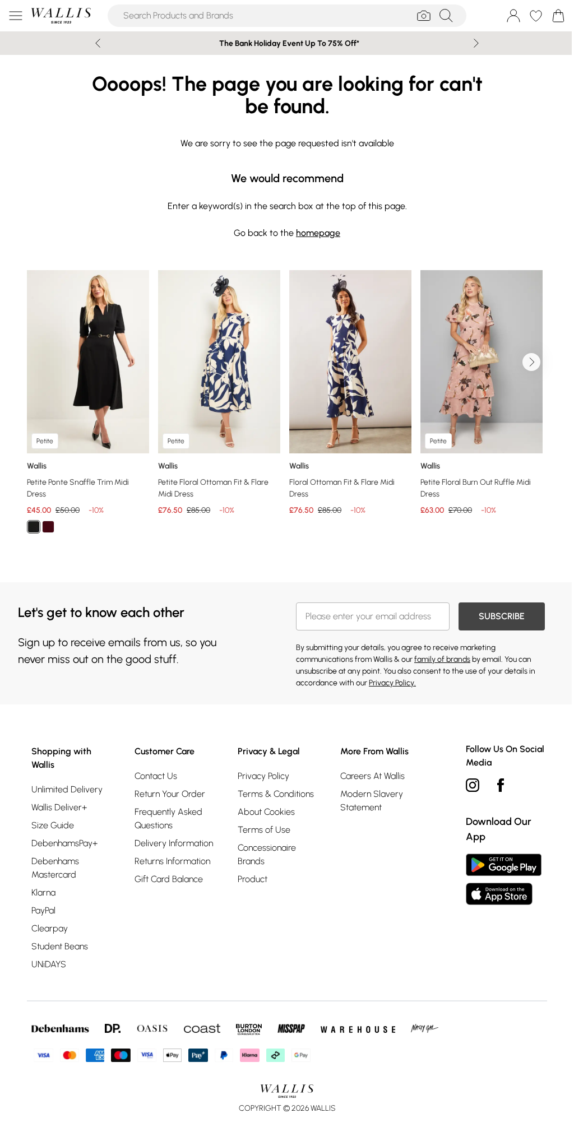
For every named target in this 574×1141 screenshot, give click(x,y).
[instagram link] (472, 785)
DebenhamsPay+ (64, 843)
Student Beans (59, 946)
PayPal (43, 910)
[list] (287, 408)
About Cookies (266, 811)
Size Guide (52, 825)
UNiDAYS (48, 964)
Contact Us (156, 776)
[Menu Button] (15, 15)
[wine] (48, 527)
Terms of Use (264, 829)
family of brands (442, 659)
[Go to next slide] (531, 362)
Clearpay (49, 928)
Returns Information (172, 861)
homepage (318, 233)
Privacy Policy (263, 776)
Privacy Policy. (392, 683)
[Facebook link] (500, 785)
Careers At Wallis (372, 776)
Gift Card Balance (169, 879)
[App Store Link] (503, 879)
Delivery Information (174, 843)
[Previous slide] (98, 43)
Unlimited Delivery (67, 789)
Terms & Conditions (276, 794)
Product (252, 879)
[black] (33, 527)
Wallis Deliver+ (59, 807)
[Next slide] (476, 43)
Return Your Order (170, 794)
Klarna (43, 892)
